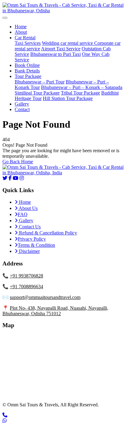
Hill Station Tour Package (68, 98)
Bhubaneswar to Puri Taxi (55, 54)
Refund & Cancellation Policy (47, 232)
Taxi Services (28, 43)
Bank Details (27, 70)
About (21, 32)
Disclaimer (29, 251)
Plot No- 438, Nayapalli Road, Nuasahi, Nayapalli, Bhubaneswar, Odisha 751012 (55, 310)
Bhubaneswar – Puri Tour (40, 81)
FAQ (23, 214)
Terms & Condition (36, 245)
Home (21, 26)
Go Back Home (17, 161)
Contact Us (29, 226)
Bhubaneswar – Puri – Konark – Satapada (81, 87)
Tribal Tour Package (80, 92)
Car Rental (25, 37)
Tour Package (28, 76)
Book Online (27, 65)
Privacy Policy (32, 239)
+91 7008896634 (26, 286)
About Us (28, 208)
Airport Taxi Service (60, 48)
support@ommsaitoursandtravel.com (45, 297)
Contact (22, 109)
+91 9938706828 (26, 275)
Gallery (22, 103)
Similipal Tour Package (37, 92)
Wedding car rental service (68, 43)
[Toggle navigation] (4, 18)
